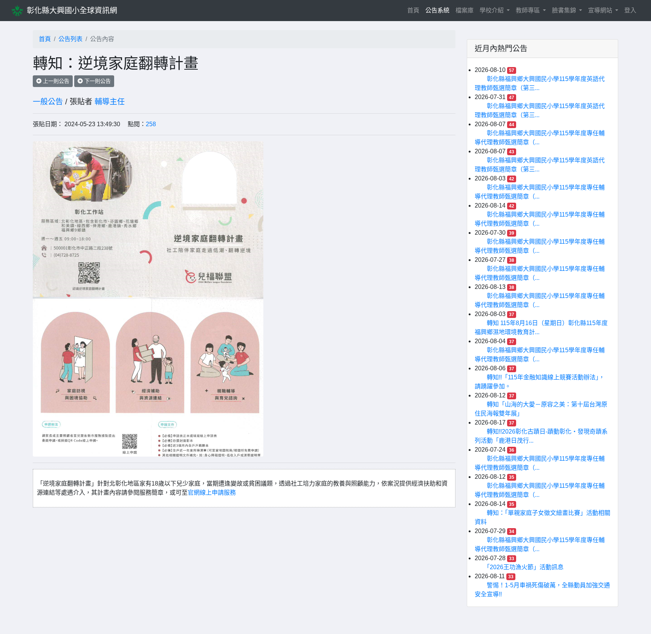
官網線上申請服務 (212, 492)
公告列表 (70, 39)
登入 (630, 10)
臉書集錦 (565, 10)
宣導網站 (601, 10)
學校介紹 (492, 10)
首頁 (414, 10)
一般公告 (48, 102)
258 (151, 124)
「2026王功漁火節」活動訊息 (525, 567)
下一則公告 (97, 81)
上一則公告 (55, 81)
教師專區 (528, 10)
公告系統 (437, 10)
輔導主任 (110, 102)
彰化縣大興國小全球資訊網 (72, 10)
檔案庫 (464, 10)
